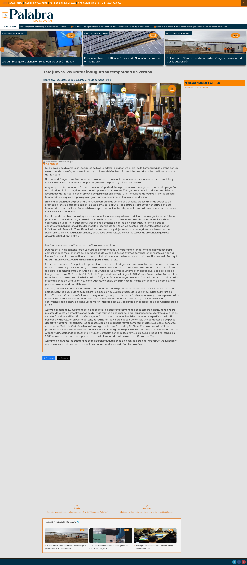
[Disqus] (111, 396)
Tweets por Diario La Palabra (196, 87)
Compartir (49, 358)
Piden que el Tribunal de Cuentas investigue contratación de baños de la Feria (169, 26)
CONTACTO (114, 3)
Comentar (52, 163)
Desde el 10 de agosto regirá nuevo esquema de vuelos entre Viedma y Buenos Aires (88, 26)
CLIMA (102, 3)
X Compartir (64, 358)
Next (245, 49)
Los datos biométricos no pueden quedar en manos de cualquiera (108, 547)
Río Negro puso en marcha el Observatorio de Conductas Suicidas (153, 547)
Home (5, 3)
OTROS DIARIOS (87, 3)
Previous (2, 49)
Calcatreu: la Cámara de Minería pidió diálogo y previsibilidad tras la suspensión (65, 547)
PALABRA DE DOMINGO (63, 3)
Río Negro (68, 161)
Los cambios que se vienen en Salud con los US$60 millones (38, 61)
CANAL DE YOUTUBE (37, 3)
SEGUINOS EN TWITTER (204, 83)
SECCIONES (16, 3)
